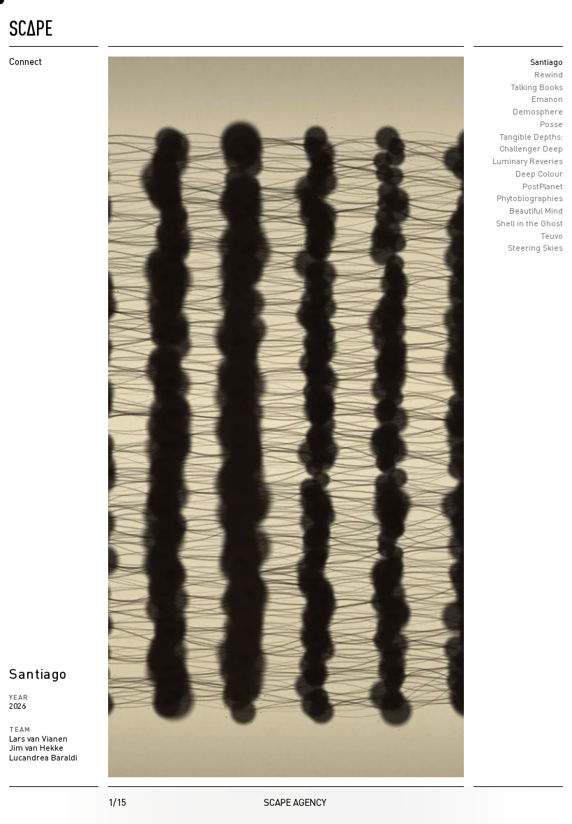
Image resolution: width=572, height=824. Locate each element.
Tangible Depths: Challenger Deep (531, 142)
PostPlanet (542, 186)
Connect (25, 61)
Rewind (548, 74)
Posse (551, 124)
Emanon (547, 99)
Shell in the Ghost (529, 223)
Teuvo (552, 235)
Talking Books (537, 87)
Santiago (546, 62)
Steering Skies (535, 248)
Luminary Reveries (527, 161)
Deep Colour (539, 173)
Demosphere (538, 111)
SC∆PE (31, 25)
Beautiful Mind (536, 210)
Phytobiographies (530, 198)
